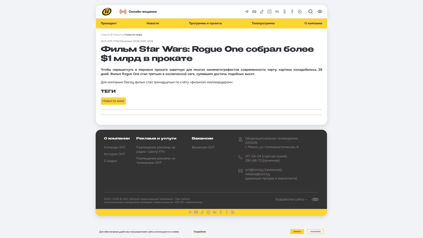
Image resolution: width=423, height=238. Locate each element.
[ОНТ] (107, 11)
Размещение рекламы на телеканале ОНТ (155, 160)
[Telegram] (247, 12)
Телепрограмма (263, 23)
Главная (105, 34)
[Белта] (313, 199)
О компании (313, 23)
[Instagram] (269, 12)
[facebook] (292, 12)
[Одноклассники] (285, 12)
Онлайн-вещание (143, 12)
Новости (153, 23)
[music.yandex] (300, 12)
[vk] (277, 12)
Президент (109, 23)
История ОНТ (114, 154)
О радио (110, 161)
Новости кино (113, 101)
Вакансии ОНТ (203, 147)
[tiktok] (262, 12)
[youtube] (254, 12)
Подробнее (200, 231)
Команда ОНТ (114, 147)
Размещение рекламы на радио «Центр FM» (155, 149)
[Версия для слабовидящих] (320, 11)
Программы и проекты (205, 23)
